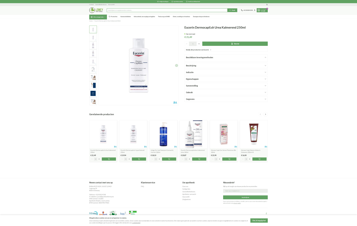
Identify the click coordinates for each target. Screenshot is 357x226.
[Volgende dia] (265, 114)
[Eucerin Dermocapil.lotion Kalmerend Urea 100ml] (193, 134)
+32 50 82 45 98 (100, 194)
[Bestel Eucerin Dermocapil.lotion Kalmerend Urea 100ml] (199, 159)
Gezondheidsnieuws (101, 4)
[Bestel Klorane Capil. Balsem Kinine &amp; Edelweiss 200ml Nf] (259, 159)
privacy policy (237, 203)
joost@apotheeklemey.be (105, 196)
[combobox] (167, 10)
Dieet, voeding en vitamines (181, 16)
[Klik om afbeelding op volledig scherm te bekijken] (138, 65)
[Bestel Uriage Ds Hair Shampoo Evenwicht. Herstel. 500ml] (169, 159)
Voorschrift (111, 4)
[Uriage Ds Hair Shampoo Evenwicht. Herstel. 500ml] (163, 134)
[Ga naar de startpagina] (96, 10)
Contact (91, 4)
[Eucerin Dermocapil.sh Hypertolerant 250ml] (133, 134)
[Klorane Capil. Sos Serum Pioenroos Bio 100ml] (224, 134)
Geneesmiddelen (125, 16)
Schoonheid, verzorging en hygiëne (144, 16)
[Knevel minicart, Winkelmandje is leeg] (258, 10)
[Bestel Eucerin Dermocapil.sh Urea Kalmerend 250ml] (109, 159)
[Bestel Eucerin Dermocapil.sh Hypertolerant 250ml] (139, 159)
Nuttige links (186, 189)
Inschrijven (245, 197)
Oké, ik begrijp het (259, 220)
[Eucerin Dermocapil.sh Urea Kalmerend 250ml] (103, 134)
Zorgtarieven (186, 199)
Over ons (185, 186)
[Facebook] (266, 213)
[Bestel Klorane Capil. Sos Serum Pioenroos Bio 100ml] (229, 159)
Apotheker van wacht (189, 194)
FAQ (142, 186)
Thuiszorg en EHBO (164, 16)
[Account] (255, 10)
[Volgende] (176, 65)
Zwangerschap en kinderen (201, 16)
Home (91, 21)
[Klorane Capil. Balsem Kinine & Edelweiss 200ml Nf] (254, 134)
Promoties (114, 16)
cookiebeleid (136, 223)
